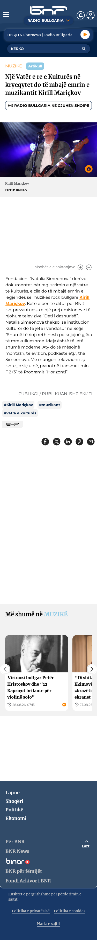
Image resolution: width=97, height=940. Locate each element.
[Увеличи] (80, 267)
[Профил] (90, 15)
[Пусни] (85, 34)
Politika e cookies (69, 911)
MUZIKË (13, 66)
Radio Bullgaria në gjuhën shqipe (51, 105)
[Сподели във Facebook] (45, 441)
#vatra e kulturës (20, 413)
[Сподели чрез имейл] (91, 441)
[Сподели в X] (57, 441)
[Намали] (89, 267)
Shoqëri (14, 801)
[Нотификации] (80, 15)
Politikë (14, 810)
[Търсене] (84, 49)
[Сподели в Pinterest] (79, 441)
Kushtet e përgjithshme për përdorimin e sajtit (44, 897)
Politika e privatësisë (31, 911)
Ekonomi (15, 818)
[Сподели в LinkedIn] (68, 441)
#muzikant (49, 404)
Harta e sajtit (48, 923)
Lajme (12, 793)
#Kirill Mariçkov (18, 404)
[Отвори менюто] (6, 14)
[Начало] (48, 10)
